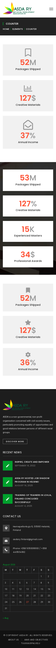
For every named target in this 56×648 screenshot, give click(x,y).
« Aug (5, 618)
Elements (17, 29)
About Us (13, 639)
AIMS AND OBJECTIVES (36, 639)
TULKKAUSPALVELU (30, 643)
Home (6, 29)
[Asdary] (19, 8)
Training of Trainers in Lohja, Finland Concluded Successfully (33, 499)
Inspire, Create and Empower (32, 461)
